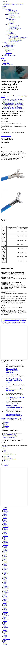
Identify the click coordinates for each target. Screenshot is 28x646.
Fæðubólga (11, 20)
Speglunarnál (12, 19)
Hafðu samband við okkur (9, 55)
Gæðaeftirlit (9, 53)
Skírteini (8, 51)
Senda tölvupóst (4, 465)
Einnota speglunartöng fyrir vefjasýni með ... (14, 389)
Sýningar (8, 50)
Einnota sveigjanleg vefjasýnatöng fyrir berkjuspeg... (12, 370)
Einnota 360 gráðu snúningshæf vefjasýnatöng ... (15, 406)
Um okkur (5, 47)
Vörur (4, 8)
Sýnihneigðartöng (13, 10)
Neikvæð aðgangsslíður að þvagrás (17, 38)
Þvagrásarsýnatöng (13, 36)
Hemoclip (11, 15)
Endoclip (11, 23)
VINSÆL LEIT (7, 460)
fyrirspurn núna (4, 446)
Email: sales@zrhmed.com (9, 434)
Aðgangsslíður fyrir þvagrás (15, 40)
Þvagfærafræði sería (10, 35)
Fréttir (4, 42)
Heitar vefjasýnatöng (14, 13)
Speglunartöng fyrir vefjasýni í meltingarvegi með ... (15, 398)
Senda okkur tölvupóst (6, 136)
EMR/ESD (8, 18)
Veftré (4, 457)
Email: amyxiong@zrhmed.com (10, 435)
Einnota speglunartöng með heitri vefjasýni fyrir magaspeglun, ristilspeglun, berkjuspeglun (13, 323)
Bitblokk (11, 32)
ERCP (7, 24)
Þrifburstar (11, 33)
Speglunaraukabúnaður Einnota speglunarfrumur (14, 414)
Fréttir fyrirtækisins (10, 44)
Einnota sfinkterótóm (14, 29)
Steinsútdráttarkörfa (13, 27)
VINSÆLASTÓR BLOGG (9, 459)
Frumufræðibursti (13, 11)
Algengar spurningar (8, 46)
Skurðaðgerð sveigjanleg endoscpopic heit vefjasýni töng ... (14, 380)
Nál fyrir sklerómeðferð (14, 17)
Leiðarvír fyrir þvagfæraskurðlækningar (18, 37)
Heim (4, 6)
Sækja (7, 54)
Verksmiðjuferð (9, 49)
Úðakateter (11, 22)
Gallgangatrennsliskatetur (15, 28)
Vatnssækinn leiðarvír (14, 26)
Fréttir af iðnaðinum (10, 45)
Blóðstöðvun (9, 14)
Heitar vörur (6, 456)
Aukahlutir (8, 31)
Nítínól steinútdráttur (14, 41)
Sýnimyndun (9, 9)
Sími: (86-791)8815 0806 (9, 437)
